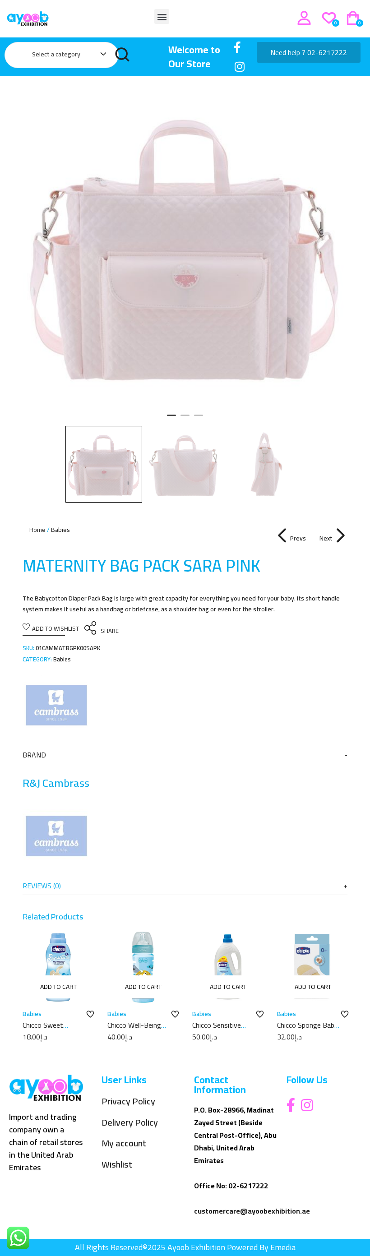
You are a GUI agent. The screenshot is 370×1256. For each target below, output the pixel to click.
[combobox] (64, 56)
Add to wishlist (55, 628)
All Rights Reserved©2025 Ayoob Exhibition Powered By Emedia (185, 1247)
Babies (60, 530)
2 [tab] (185, 419)
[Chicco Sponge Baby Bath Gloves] (312, 967)
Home (37, 530)
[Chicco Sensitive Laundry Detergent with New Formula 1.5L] (228, 967)
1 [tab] (171, 419)
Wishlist (117, 1165)
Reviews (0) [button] (42, 886)
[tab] (185, 755)
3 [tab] (198, 419)
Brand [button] (34, 755)
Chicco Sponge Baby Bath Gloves (307, 1030)
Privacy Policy (128, 1101)
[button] (161, 16)
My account (124, 1143)
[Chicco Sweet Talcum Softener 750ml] (58, 967)
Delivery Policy (130, 1123)
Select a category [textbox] (56, 54)
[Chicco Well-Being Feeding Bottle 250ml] (143, 967)
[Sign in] (304, 18)
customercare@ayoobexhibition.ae (252, 1211)
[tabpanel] (185, 245)
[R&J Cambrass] (56, 705)
